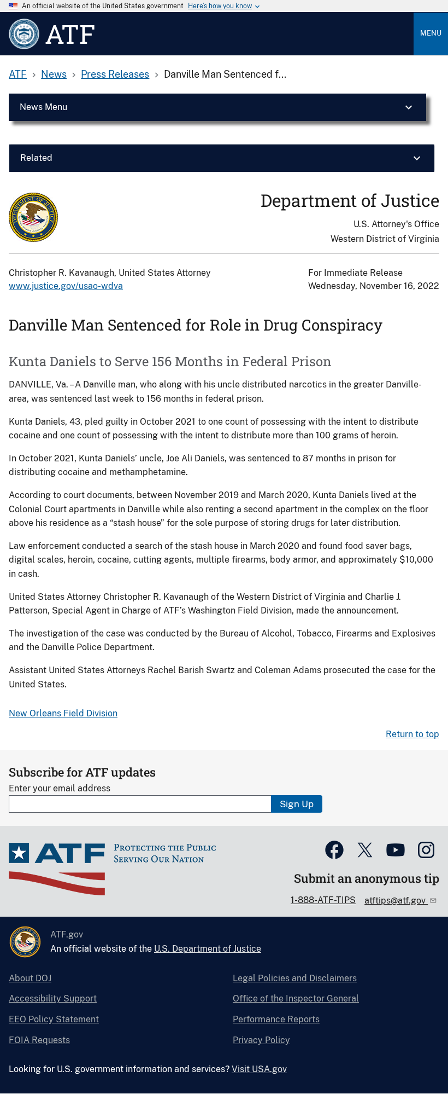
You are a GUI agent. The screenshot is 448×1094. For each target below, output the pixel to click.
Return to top (412, 734)
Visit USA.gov (259, 1069)
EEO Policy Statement (54, 1019)
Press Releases (115, 74)
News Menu (43, 107)
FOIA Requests (39, 1040)
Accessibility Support (53, 998)
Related (36, 158)
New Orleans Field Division (63, 713)
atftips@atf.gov (396, 900)
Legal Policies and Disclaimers (295, 978)
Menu (430, 33)
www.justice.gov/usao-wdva (66, 286)
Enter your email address (59, 788)
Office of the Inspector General (296, 998)
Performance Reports (276, 1019)
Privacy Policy (261, 1040)
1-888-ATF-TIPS (323, 900)
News (54, 74)
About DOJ (30, 978)
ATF (18, 74)
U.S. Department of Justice (207, 948)
